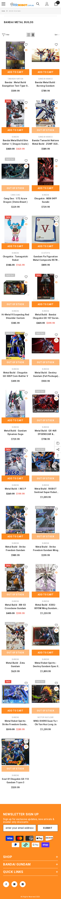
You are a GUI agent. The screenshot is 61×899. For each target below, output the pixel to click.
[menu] (3, 4)
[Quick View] (26, 50)
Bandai (15, 137)
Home (3, 11)
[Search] (38, 4)
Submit (47, 828)
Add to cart (15, 72)
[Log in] (47, 4)
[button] (29, 35)
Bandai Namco (45, 79)
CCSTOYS (45, 253)
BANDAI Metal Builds (15, 11)
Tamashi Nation (15, 79)
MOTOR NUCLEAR (45, 717)
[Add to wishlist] (26, 44)
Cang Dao (15, 195)
